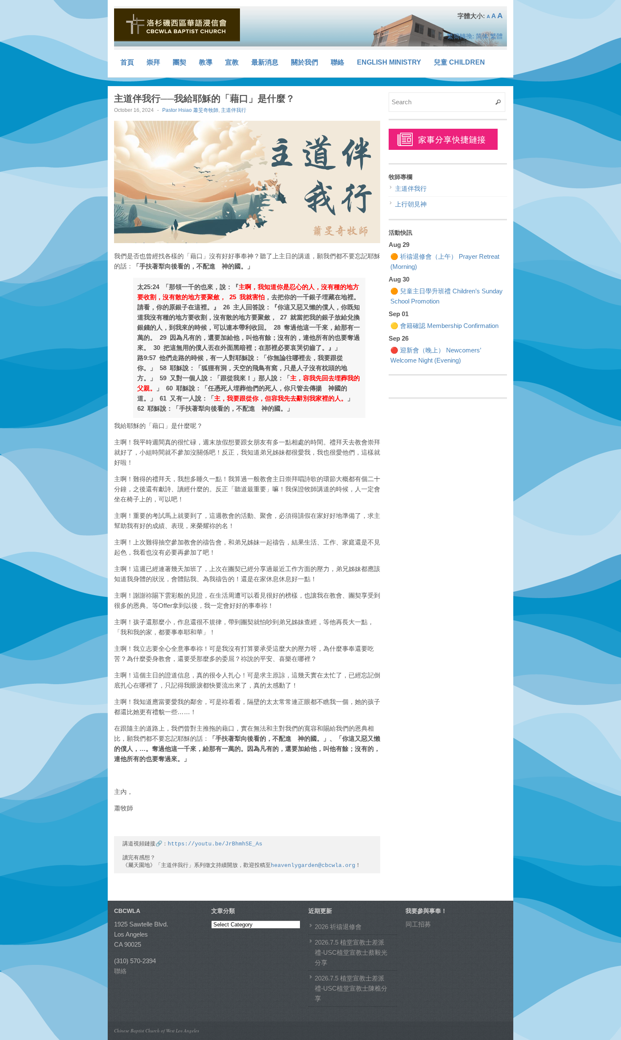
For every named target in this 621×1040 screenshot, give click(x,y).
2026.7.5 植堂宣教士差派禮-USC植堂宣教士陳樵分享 (351, 988)
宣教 (232, 62)
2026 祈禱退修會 (338, 926)
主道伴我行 (233, 110)
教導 (205, 62)
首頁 (127, 62)
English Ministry (389, 62)
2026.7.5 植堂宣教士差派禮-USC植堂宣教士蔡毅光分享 (351, 952)
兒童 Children (459, 62)
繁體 (496, 36)
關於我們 (304, 62)
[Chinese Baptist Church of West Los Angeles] (177, 24)
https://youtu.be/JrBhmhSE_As (215, 844)
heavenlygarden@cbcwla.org (313, 865)
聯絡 (337, 62)
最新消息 (264, 62)
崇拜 (153, 62)
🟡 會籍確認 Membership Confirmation (444, 325)
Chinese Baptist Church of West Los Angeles (156, 1030)
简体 (482, 36)
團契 (179, 62)
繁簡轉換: (460, 36)
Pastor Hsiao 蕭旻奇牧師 (190, 110)
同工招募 (418, 924)
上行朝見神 (411, 204)
